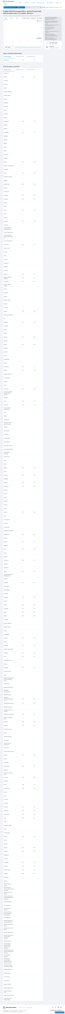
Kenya (5, 482)
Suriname (6, 799)
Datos (6, 4)
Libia (5, 516)
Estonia (5, 303)
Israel (5, 460)
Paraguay (6, 653)
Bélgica (5, 143)
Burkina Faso (7, 184)
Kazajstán (6, 478)
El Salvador (6, 281)
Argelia (5, 99)
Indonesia (6, 404)
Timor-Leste (6, 814)
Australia (6, 113)
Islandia (5, 427)
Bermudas (6, 154)
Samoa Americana (8, 736)
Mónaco (5, 578)
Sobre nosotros (50, 2)
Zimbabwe (6, 877)
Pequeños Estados (8, 969)
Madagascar (6, 534)
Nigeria (5, 615)
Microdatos (51, 7)
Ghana (5, 344)
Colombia (6, 221)
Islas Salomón (7, 441)
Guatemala (6, 366)
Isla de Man (6, 419)
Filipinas (5, 322)
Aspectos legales (6, 1010)
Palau (5, 641)
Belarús (5, 139)
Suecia (5, 792)
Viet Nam (6, 866)
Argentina (6, 102)
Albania (5, 76)
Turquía (5, 836)
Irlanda (5, 416)
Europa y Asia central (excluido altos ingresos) (8, 937)
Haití (5, 385)
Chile (5, 210)
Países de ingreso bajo (9, 995)
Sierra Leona (6, 766)
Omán (5, 630)
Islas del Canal (7, 456)
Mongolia (6, 582)
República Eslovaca (8, 707)
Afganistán (6, 73)
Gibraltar (6, 348)
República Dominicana (9, 703)
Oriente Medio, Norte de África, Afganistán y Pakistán (9, 951)
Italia (5, 464)
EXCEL (56, 43)
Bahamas (6, 125)
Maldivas (6, 545)
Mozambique (7, 590)
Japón (5, 471)
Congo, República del (8, 232)
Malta (5, 553)
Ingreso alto (6, 980)
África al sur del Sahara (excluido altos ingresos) (9, 889)
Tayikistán (6, 810)
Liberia (5, 512)
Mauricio (6, 564)
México (5, 571)
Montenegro (6, 586)
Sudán (5, 784)
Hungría (5, 397)
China (5, 213)
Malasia (5, 538)
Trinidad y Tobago (8, 825)
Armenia (6, 106)
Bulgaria (5, 180)
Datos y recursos (40, 2)
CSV (50, 43)
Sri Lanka (6, 777)
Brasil (5, 173)
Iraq (5, 412)
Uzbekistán (6, 855)
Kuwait (5, 497)
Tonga (5, 821)
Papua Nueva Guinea (8, 649)
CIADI (31, 1007)
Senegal (5, 755)
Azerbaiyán (6, 121)
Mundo (5, 881)
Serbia (5, 758)
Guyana (5, 381)
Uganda (5, 847)
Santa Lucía (6, 747)
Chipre (5, 217)
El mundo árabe (7, 917)
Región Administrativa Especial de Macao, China (9, 679)
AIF (22, 1007)
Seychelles (6, 762)
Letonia (5, 504)
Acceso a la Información (14, 1010)
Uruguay (6, 851)
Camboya (6, 195)
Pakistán (6, 638)
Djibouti (5, 266)
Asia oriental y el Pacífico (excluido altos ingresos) (7, 913)
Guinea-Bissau (7, 377)
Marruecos (6, 60)
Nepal (5, 604)
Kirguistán (6, 486)
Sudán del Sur (7, 788)
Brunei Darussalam (8, 176)
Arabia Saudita (7, 95)
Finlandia (6, 326)
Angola (5, 88)
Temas (32, 2)
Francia (5, 329)
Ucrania (5, 844)
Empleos (20, 1010)
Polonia (5, 664)
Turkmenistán (7, 832)
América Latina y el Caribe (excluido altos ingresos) (8, 897)
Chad (5, 206)
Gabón (5, 333)
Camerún (6, 199)
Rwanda (5, 725)
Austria (5, 117)
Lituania (5, 523)
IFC (25, 1007)
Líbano (5, 508)
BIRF (20, 1007)
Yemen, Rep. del (7, 869)
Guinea (5, 370)
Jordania (6, 475)
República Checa (7, 694)
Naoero (5, 601)
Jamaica (5, 467)
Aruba (5, 110)
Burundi (5, 187)
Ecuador (5, 274)
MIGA (28, 1007)
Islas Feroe (6, 434)
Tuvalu (5, 840)
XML (53, 43)
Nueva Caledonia (7, 623)
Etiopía (5, 311)
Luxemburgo (6, 527)
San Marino (6, 740)
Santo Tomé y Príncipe (9, 751)
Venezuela (6, 862)
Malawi (5, 541)
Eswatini (6, 307)
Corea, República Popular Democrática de (8, 237)
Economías (26, 2)
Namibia (6, 597)
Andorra (5, 84)
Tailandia (6, 803)
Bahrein (5, 128)
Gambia (5, 337)
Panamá (5, 645)
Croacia (5, 252)
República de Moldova (9, 714)
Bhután (5, 158)
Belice (5, 147)
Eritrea (5, 289)
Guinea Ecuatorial (8, 374)
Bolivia (5, 162)
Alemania (6, 80)
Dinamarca (6, 263)
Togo (5, 818)
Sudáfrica (6, 781)
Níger (5, 612)
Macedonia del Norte (8, 530)
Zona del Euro (7, 976)
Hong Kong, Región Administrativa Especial (8, 393)
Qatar (5, 675)
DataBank (47, 7)
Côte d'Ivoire (6, 248)
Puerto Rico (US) (7, 671)
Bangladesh (6, 132)
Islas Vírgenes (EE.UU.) (8, 449)
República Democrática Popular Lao (8, 699)
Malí (5, 549)
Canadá (5, 202)
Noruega (6, 619)
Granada (6, 352)
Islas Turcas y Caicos (8, 445)
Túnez (5, 829)
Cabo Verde (6, 191)
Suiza (5, 795)
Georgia (5, 340)
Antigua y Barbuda (8, 91)
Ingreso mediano (7, 984)
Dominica (6, 270)
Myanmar (6, 593)
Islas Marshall (7, 438)
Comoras (6, 225)
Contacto (24, 1010)
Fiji (4, 318)
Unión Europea (7, 973)
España (5, 296)
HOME (20, 2)
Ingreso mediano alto (8, 988)
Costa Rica (6, 244)
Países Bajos (6, 634)
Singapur (6, 769)
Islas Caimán (6, 430)
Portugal (6, 667)
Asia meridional (7, 905)
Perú (5, 656)
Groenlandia (6, 359)
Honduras (6, 389)
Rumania (6, 721)
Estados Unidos (7, 300)
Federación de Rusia (8, 315)
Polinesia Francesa (8, 660)
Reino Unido (6, 683)
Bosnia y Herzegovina (8, 165)
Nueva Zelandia (7, 627)
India (5, 401)
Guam (5, 363)
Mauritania (6, 567)
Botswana (6, 169)
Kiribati (5, 490)
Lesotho (5, 501)
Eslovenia (6, 292)
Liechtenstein (7, 519)
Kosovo (5, 493)
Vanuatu (6, 858)
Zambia (5, 873)
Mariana (5, 556)
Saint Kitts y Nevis (8, 729)
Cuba (5, 255)
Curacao (5, 259)
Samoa (5, 732)
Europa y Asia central (8, 932)
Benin (5, 150)
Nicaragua (6, 608)
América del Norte (8, 901)
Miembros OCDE (7, 941)
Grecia (5, 355)
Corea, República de (8, 240)
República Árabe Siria (8, 687)
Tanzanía (6, 807)
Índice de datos (56, 7)
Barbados (6, 136)
